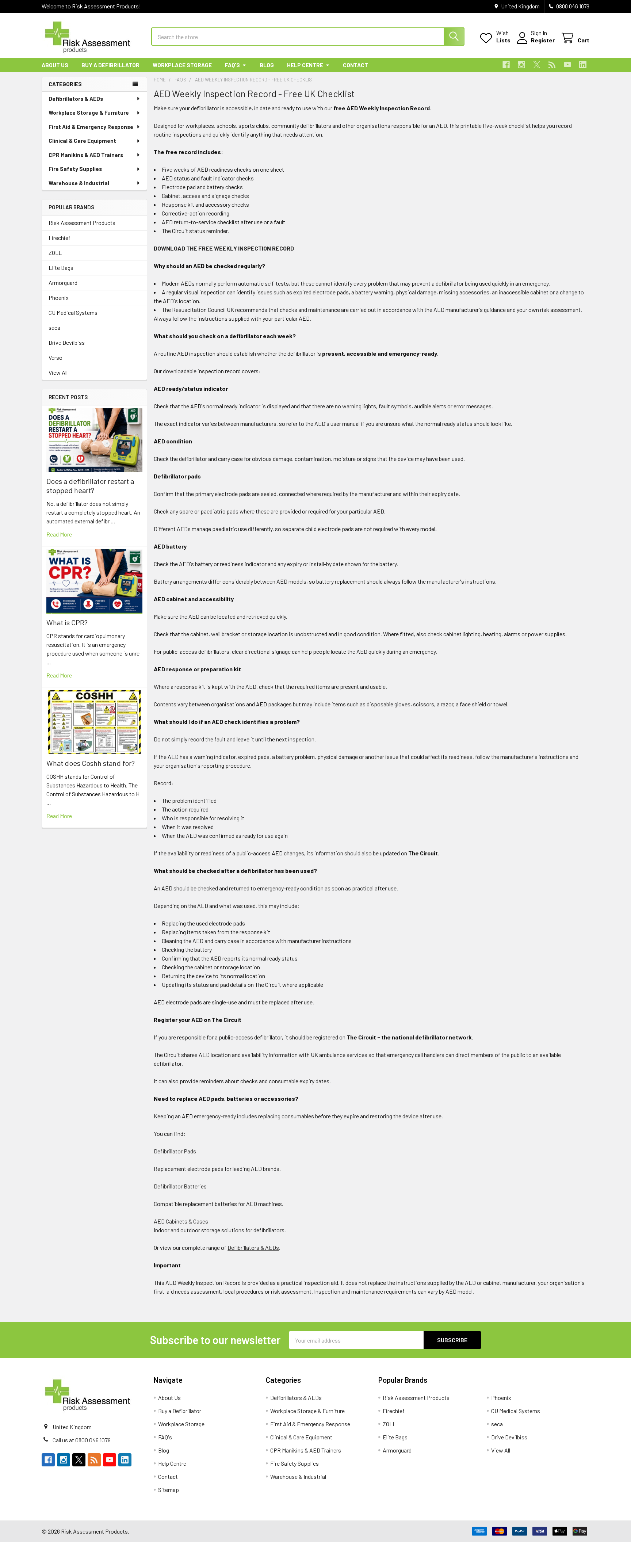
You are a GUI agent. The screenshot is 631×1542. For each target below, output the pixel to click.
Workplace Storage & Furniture (89, 112)
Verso (55, 357)
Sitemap (168, 1489)
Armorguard (63, 282)
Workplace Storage (182, 65)
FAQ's (232, 65)
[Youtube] (567, 64)
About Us (55, 65)
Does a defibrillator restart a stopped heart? (90, 486)
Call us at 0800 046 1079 (82, 1439)
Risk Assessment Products (82, 222)
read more (59, 534)
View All (58, 372)
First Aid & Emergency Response (91, 126)
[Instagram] (521, 64)
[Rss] (552, 64)
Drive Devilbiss (67, 342)
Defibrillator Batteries (180, 1186)
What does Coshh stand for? (90, 763)
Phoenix (59, 297)
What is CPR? (67, 622)
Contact (355, 65)
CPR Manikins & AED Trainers (86, 155)
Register (543, 40)
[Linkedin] (582, 64)
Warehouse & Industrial (79, 183)
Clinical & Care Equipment (82, 140)
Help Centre (305, 65)
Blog (267, 65)
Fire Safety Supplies (75, 168)
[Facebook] (506, 64)
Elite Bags (61, 267)
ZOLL (55, 252)
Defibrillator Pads (175, 1151)
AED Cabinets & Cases (181, 1221)
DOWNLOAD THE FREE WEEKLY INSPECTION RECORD (224, 248)
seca (54, 327)
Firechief (59, 237)
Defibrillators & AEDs (76, 98)
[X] (536, 64)
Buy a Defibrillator (110, 65)
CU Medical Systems (73, 312)
